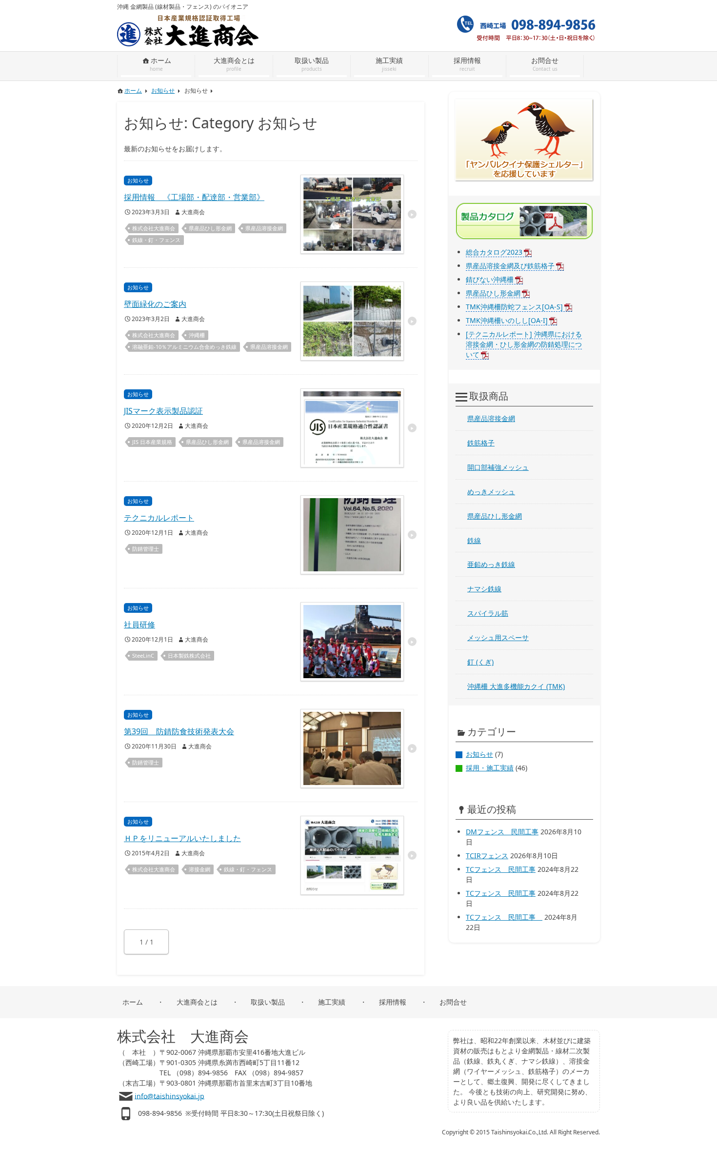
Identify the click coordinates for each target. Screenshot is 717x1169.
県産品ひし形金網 (210, 228)
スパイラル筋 (487, 613)
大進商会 (193, 212)
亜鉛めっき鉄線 (491, 564)
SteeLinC (143, 655)
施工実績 (331, 1002)
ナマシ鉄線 (484, 588)
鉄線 (474, 540)
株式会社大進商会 (153, 228)
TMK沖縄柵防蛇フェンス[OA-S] (514, 306)
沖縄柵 (197, 335)
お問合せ (453, 1002)
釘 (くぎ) (480, 661)
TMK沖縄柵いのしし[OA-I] (507, 320)
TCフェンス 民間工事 (501, 869)
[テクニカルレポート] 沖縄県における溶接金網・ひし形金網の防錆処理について (524, 344)
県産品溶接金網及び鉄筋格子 (510, 265)
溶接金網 (199, 869)
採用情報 (392, 1002)
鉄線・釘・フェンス (156, 239)
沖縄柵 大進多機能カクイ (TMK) (516, 686)
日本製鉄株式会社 (189, 655)
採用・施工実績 (490, 767)
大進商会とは (197, 1002)
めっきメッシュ (491, 491)
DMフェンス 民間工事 (502, 831)
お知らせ (479, 754)
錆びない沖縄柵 (490, 279)
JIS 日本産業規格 (152, 441)
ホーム (132, 1002)
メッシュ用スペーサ (498, 637)
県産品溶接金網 (264, 228)
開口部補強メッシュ (498, 467)
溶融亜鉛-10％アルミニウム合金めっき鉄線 (184, 346)
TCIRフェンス (487, 855)
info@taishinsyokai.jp (169, 1095)
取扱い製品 (268, 1002)
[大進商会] (188, 16)
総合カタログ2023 (494, 252)
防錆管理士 (145, 548)
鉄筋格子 (481, 442)
